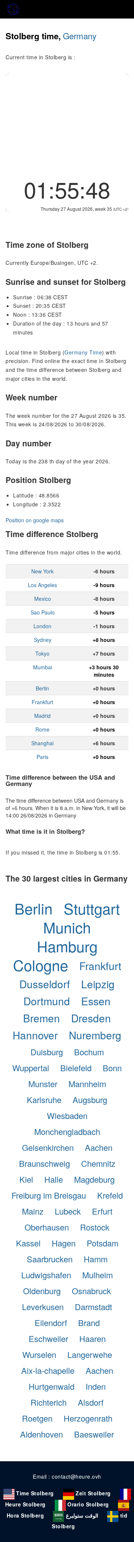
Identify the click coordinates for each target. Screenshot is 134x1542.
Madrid (42, 715)
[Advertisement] (67, 123)
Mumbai (42, 667)
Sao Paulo (43, 612)
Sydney (42, 639)
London (42, 626)
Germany (79, 35)
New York (42, 571)
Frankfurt (42, 702)
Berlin (42, 688)
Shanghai (42, 743)
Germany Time (83, 352)
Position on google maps (35, 520)
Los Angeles (42, 585)
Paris (42, 756)
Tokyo (42, 653)
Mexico (42, 598)
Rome (42, 729)
